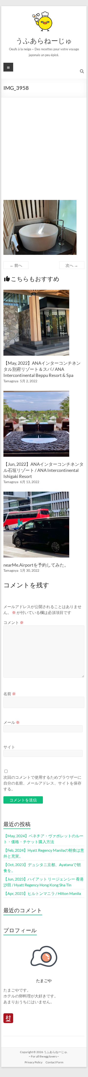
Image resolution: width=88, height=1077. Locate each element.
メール (11, 722)
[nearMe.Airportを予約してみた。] (36, 494)
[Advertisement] (44, 144)
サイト (9, 747)
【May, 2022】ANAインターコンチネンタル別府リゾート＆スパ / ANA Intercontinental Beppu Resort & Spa (42, 369)
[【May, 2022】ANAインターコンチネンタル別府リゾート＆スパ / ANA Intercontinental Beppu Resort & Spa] (36, 292)
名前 (9, 693)
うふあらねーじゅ (44, 40)
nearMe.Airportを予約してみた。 (35, 565)
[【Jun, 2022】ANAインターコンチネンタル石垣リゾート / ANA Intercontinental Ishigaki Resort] (36, 393)
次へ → (72, 265)
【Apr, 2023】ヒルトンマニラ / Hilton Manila (42, 893)
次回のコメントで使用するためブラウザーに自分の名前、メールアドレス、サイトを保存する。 (42, 783)
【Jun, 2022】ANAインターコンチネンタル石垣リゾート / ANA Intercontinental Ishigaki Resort (43, 470)
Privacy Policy (33, 1062)
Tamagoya (10, 381)
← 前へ (16, 265)
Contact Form (54, 1062)
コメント (13, 622)
